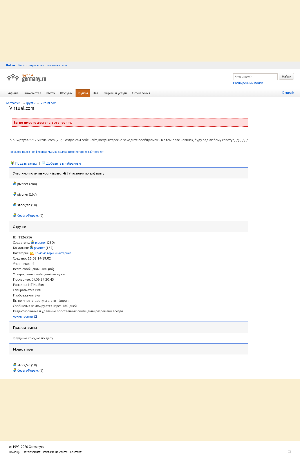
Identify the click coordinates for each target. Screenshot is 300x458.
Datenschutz (32, 452)
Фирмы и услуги (115, 93)
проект (98, 152)
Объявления (141, 93)
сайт (91, 152)
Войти (10, 65)
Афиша (13, 93)
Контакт (76, 452)
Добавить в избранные (63, 163)
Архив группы (23, 316)
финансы (41, 152)
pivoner (39, 247)
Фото (50, 93)
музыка (52, 152)
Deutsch (288, 93)
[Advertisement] (132, 31)
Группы (27, 75)
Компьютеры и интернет (53, 253)
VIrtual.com (48, 103)
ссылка (62, 152)
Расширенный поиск (248, 83)
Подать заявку (25, 163)
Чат (95, 93)
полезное (28, 152)
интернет (81, 152)
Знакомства (32, 93)
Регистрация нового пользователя (42, 65)
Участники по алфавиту (86, 173)
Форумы (66, 93)
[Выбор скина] (287, 452)
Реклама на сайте (55, 452)
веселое (16, 152)
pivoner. (40, 242)
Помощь (14, 452)
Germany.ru (13, 103)
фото (71, 152)
